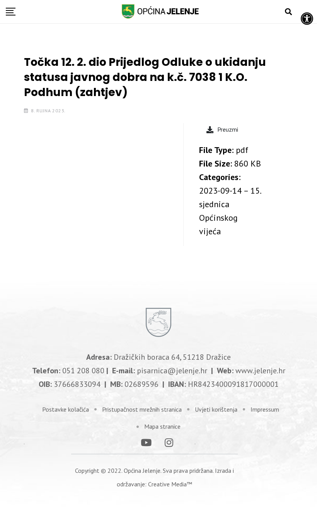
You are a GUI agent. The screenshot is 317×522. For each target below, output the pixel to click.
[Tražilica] (288, 11)
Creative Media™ (170, 484)
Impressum (265, 409)
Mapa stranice (162, 426)
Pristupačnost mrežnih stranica (142, 409)
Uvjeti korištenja (216, 409)
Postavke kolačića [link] (65, 409)
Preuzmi (227, 129)
